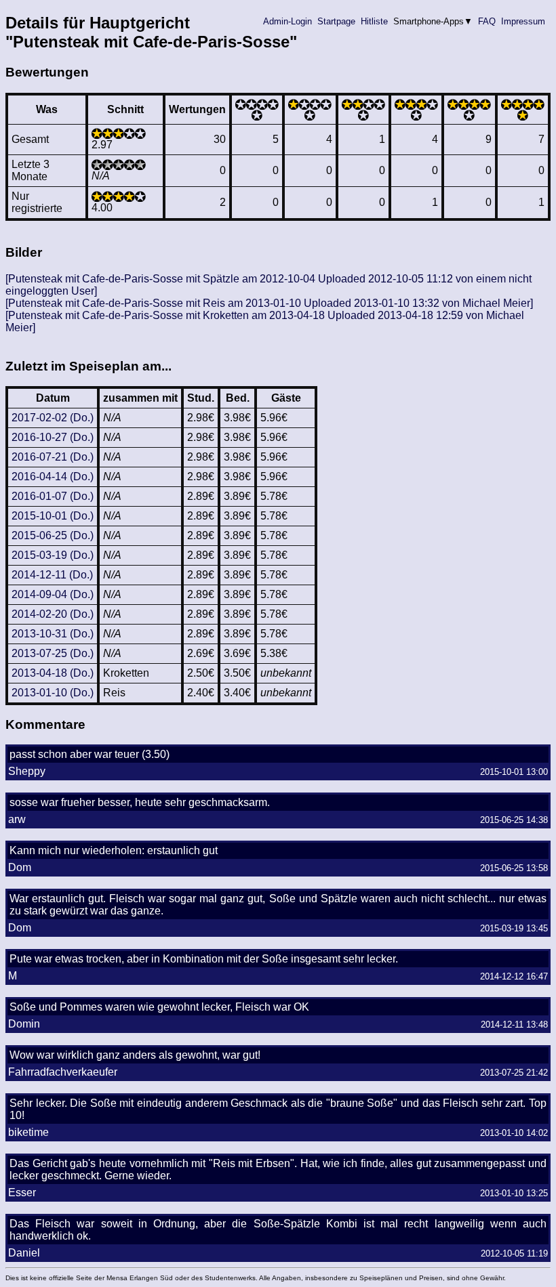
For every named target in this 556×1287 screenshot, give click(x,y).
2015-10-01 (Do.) (53, 516)
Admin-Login (287, 21)
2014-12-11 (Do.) (52, 575)
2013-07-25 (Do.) (53, 653)
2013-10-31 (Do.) (53, 633)
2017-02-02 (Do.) (53, 417)
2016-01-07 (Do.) (53, 496)
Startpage (336, 21)
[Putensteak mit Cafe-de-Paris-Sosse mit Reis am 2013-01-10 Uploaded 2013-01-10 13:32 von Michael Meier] (269, 303)
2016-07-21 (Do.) (53, 457)
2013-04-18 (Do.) (53, 673)
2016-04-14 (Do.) (53, 476)
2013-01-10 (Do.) (53, 692)
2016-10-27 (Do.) (53, 437)
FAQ (486, 21)
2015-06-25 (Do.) (53, 535)
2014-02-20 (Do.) (53, 614)
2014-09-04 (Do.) (53, 594)
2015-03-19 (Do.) (53, 555)
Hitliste (374, 21)
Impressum (523, 21)
